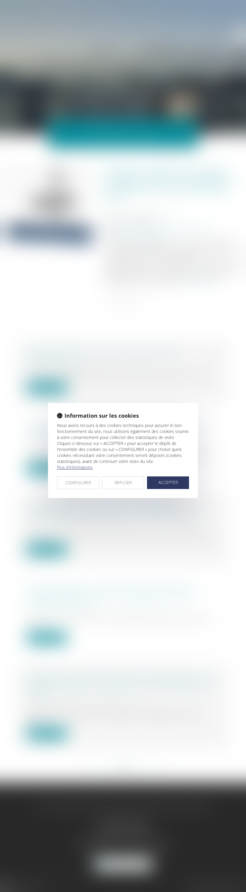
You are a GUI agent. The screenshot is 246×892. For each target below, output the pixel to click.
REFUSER (123, 482)
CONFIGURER (78, 482)
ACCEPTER (168, 482)
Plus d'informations (75, 467)
